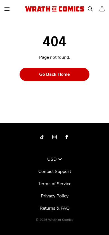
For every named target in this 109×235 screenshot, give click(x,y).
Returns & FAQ (55, 208)
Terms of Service (54, 184)
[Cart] (102, 8)
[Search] (90, 8)
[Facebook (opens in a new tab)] (67, 137)
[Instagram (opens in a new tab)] (54, 137)
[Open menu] (7, 8)
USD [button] (52, 159)
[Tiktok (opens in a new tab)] (42, 137)
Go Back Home (54, 74)
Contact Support (54, 171)
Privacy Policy (54, 196)
